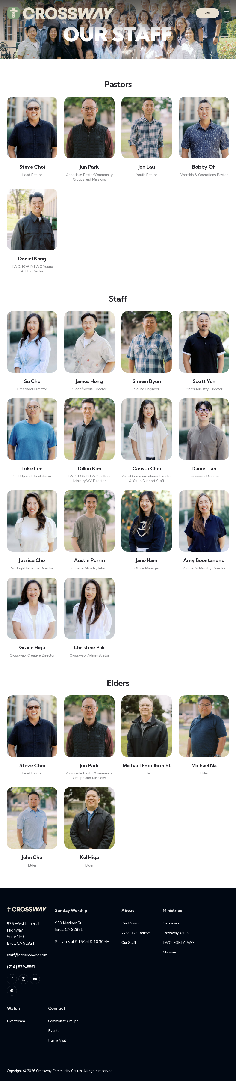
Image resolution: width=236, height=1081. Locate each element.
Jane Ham (146, 560)
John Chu (32, 857)
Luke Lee (32, 468)
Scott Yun (203, 381)
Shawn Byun (146, 381)
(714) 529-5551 (21, 966)
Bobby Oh (204, 167)
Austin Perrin (89, 560)
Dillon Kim (89, 468)
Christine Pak (89, 647)
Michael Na (204, 765)
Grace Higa (32, 647)
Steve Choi (32, 167)
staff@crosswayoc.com (27, 955)
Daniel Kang (32, 258)
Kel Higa (89, 857)
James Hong (89, 381)
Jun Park (89, 167)
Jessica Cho (32, 560)
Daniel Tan (204, 468)
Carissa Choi (146, 468)
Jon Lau (147, 167)
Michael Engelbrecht (147, 765)
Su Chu (32, 381)
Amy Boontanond (203, 560)
